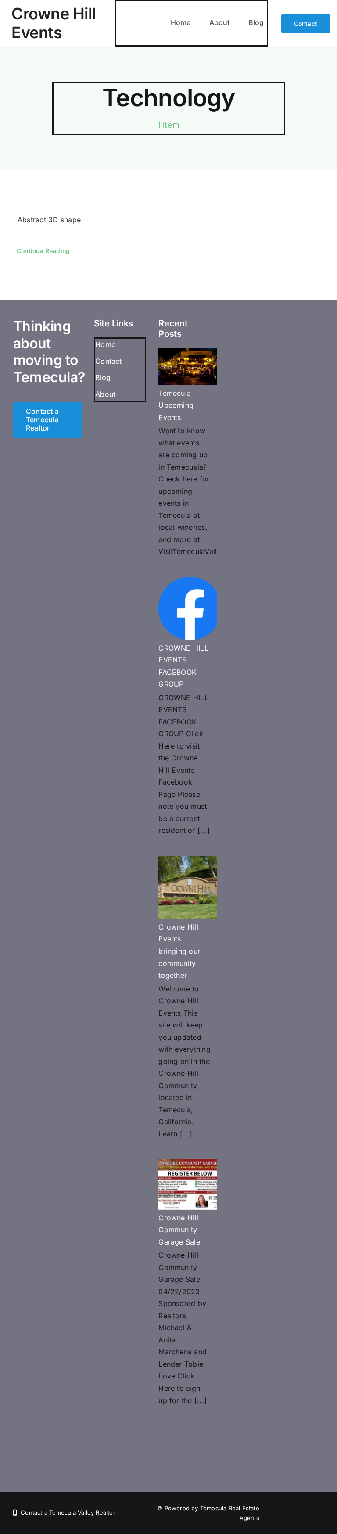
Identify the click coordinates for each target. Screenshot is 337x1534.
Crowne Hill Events (53, 23)
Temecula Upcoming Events (176, 405)
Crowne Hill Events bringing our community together (179, 951)
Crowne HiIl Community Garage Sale (179, 1229)
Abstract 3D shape (49, 219)
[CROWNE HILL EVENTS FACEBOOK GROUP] (190, 608)
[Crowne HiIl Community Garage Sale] (190, 1184)
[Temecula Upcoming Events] (190, 366)
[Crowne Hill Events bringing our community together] (190, 887)
